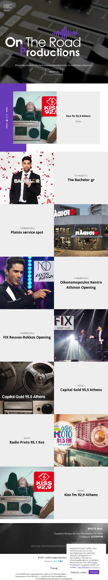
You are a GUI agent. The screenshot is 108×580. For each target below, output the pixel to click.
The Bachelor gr (81, 179)
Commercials (27, 228)
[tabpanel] (54, 117)
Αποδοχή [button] (94, 572)
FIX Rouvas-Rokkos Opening (27, 337)
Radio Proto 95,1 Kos (78, 116)
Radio (78, 121)
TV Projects (81, 175)
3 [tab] (6, 121)
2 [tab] (6, 118)
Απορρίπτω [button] (95, 567)
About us (54, 71)
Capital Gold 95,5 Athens (81, 389)
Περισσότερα (83, 567)
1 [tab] (6, 115)
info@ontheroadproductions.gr (87, 543)
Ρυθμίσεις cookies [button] (78, 572)
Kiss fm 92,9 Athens (81, 494)
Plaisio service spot (27, 232)
